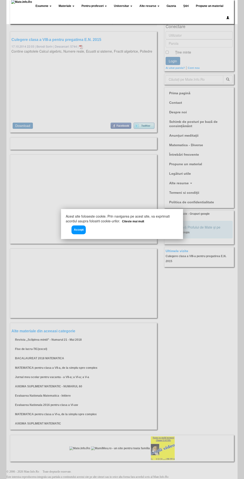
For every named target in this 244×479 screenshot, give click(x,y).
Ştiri (186, 6)
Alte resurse (148, 6)
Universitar (122, 6)
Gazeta (171, 6)
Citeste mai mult (133, 221)
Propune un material (209, 6)
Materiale (65, 6)
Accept (79, 229)
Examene (42, 6)
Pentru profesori (92, 6)
